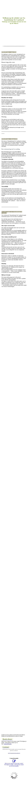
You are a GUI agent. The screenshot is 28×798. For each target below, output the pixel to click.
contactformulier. (8, 744)
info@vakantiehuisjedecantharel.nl (14, 753)
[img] (14, 6)
